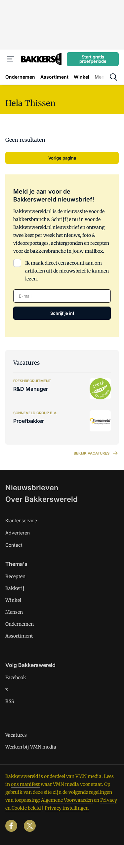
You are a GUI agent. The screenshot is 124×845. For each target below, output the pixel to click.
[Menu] (10, 59)
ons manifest (25, 784)
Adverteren (17, 532)
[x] (30, 826)
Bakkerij (14, 588)
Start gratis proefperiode (92, 59)
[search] (113, 77)
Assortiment (19, 636)
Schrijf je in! (62, 313)
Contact (13, 545)
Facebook (15, 677)
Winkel (13, 600)
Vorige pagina (62, 158)
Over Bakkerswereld (41, 499)
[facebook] (11, 826)
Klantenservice (21, 520)
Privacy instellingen (67, 808)
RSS (9, 701)
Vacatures (16, 735)
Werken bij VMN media (30, 747)
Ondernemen (19, 624)
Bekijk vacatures (91, 453)
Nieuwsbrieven (31, 487)
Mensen (14, 612)
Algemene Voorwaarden (67, 800)
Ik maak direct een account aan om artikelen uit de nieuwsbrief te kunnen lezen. (67, 271)
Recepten (15, 576)
